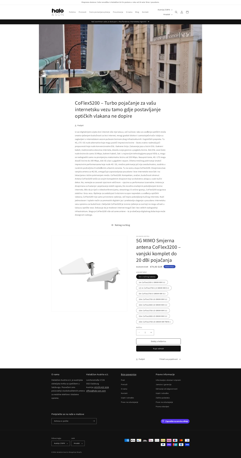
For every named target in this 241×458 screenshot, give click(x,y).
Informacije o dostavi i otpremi (168, 380)
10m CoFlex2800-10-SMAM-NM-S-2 (153, 305)
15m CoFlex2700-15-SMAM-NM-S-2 (153, 311)
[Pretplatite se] (94, 421)
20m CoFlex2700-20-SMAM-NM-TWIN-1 (155, 322)
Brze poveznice (128, 374)
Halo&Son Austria (62, 452)
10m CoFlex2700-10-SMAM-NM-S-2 (153, 299)
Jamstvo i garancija (163, 384)
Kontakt (124, 393)
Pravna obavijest (162, 406)
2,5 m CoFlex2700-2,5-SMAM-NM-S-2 (154, 288)
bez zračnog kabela (147, 277)
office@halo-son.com (96, 391)
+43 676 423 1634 (101, 387)
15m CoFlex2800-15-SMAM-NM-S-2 (153, 316)
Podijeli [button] (80, 125)
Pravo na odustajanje (129, 402)
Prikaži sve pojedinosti (169, 359)
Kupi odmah (158, 348)
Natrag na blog (122, 225)
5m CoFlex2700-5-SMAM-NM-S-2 (152, 294)
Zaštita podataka (163, 398)
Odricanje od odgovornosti (166, 389)
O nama (124, 389)
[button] (176, 12)
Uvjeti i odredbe (127, 398)
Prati (123, 380)
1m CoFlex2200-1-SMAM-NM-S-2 (152, 282)
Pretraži (124, 384)
